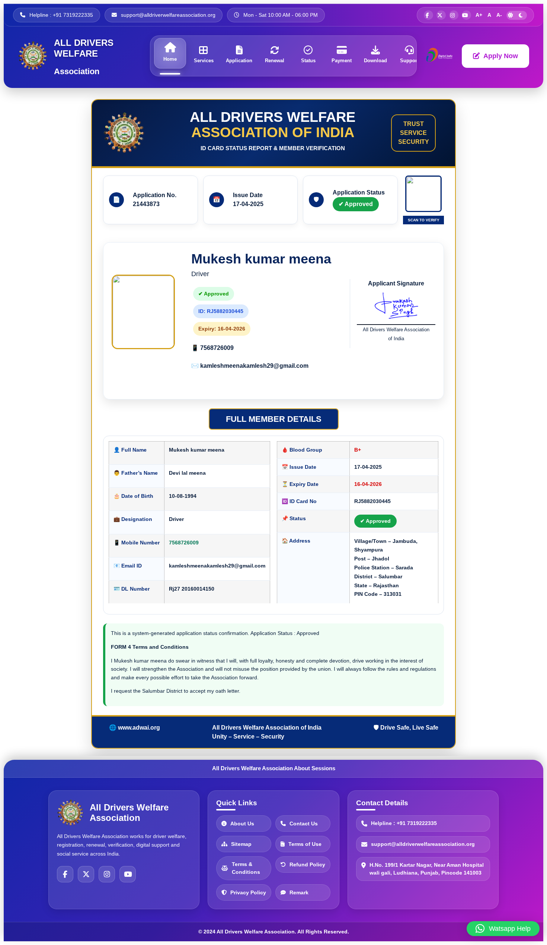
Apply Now (500, 56)
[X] (86, 874)
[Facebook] (65, 874)
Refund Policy (307, 864)
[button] (503, 928)
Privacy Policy (248, 892)
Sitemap (241, 844)
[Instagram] (107, 874)
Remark (299, 892)
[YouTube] (127, 874)
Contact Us (304, 824)
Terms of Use (305, 844)
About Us (242, 824)
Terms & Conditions (246, 868)
